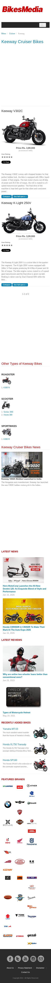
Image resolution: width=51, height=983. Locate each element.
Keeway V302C (12, 111)
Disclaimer (40, 968)
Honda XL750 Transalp (14, 744)
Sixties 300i (8, 412)
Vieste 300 (8, 415)
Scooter (7, 399)
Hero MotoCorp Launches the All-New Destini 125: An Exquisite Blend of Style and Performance (24, 589)
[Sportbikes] (6, 432)
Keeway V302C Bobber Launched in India (21, 479)
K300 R (7, 439)
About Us (10, 968)
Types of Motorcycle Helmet (16, 712)
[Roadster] (6, 380)
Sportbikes (9, 426)
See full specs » (20, 197)
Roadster (8, 374)
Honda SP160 (10, 760)
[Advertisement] (25, 77)
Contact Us (25, 972)
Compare (6, 197)
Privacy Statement (25, 968)
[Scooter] (5, 405)
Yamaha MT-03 (10, 729)
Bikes (3, 34)
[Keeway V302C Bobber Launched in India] (21, 465)
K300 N (7, 387)
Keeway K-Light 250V (16, 203)
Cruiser (12, 34)
